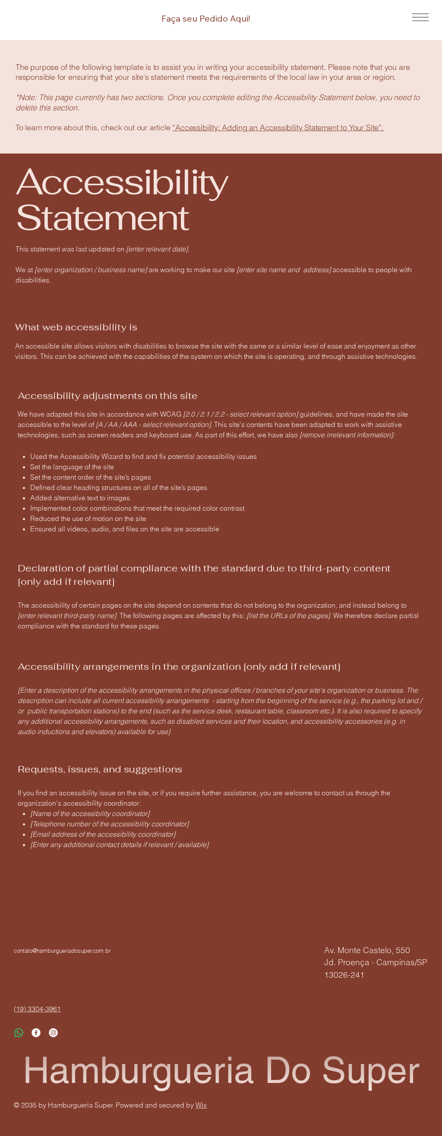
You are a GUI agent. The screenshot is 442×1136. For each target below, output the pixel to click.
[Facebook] (36, 1032)
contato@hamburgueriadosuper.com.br (62, 950)
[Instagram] (53, 1032)
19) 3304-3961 (38, 1008)
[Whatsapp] (18, 1032)
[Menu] (418, 17)
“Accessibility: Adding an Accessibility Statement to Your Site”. (277, 127)
